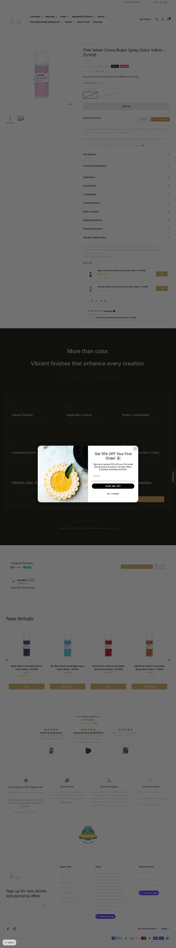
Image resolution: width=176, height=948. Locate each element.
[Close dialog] (135, 448)
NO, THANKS (113, 494)
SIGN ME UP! (113, 486)
